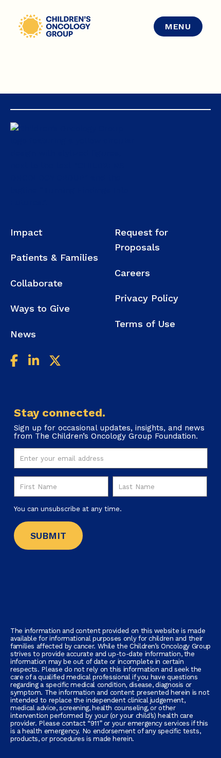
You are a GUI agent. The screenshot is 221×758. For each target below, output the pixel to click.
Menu (178, 26)
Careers (132, 272)
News (23, 334)
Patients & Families (54, 257)
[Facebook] (14, 362)
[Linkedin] (33, 362)
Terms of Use (145, 323)
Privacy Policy (146, 298)
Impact (26, 232)
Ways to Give (40, 308)
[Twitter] (55, 362)
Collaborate (36, 283)
